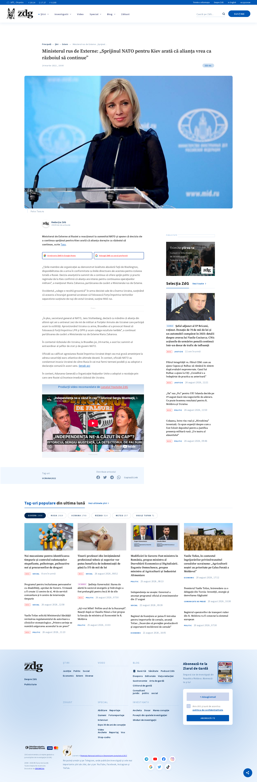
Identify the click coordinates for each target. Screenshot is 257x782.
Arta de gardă (156, 680)
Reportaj (114, 732)
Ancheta (137, 710)
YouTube (155, 759)
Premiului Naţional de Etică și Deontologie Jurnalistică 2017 (103, 756)
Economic (136, 633)
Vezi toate (198, 283)
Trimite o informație (201, 2)
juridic (136, 693)
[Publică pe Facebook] (98, 477)
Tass (63, 244)
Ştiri (43, 14)
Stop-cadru (104, 737)
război (101, 515)
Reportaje (114, 710)
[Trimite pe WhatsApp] (119, 477)
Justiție (178, 352)
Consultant (139, 690)
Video (80, 14)
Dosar (147, 710)
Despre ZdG (219, 2)
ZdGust (125, 14)
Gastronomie (140, 680)
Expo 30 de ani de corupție (112, 724)
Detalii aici (84, 365)
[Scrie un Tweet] (105, 477)
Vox (123, 732)
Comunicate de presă (195, 601)
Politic (178, 410)
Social (36, 574)
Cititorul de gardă (142, 685)
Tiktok (168, 767)
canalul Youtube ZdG (114, 387)
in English (232, 2)
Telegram (146, 759)
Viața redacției (166, 675)
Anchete (102, 732)
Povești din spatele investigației (150, 715)
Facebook (164, 759)
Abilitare (102, 710)
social (154, 693)
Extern (65, 44)
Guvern (35, 515)
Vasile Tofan (145, 515)
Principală (46, 44)
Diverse (89, 675)
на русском (245, 2)
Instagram (172, 759)
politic (145, 693)
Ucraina (79, 515)
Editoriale (150, 675)
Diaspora (138, 675)
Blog (109, 14)
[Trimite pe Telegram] (112, 477)
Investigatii (61, 14)
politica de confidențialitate (208, 709)
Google (151, 767)
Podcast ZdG (167, 670)
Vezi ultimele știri (97, 503)
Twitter (159, 767)
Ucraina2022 (49, 478)
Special (94, 14)
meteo (122, 515)
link (173, 267)
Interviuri (103, 719)
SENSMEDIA (39, 768)
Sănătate (153, 670)
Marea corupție (161, 710)
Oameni (102, 715)
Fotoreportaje (116, 715)
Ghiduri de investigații (144, 719)
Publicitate (30, 684)
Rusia (57, 515)
